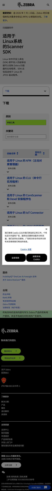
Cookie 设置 (26, 249)
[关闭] (46, 229)
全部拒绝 (15, 257)
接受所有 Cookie (37, 258)
